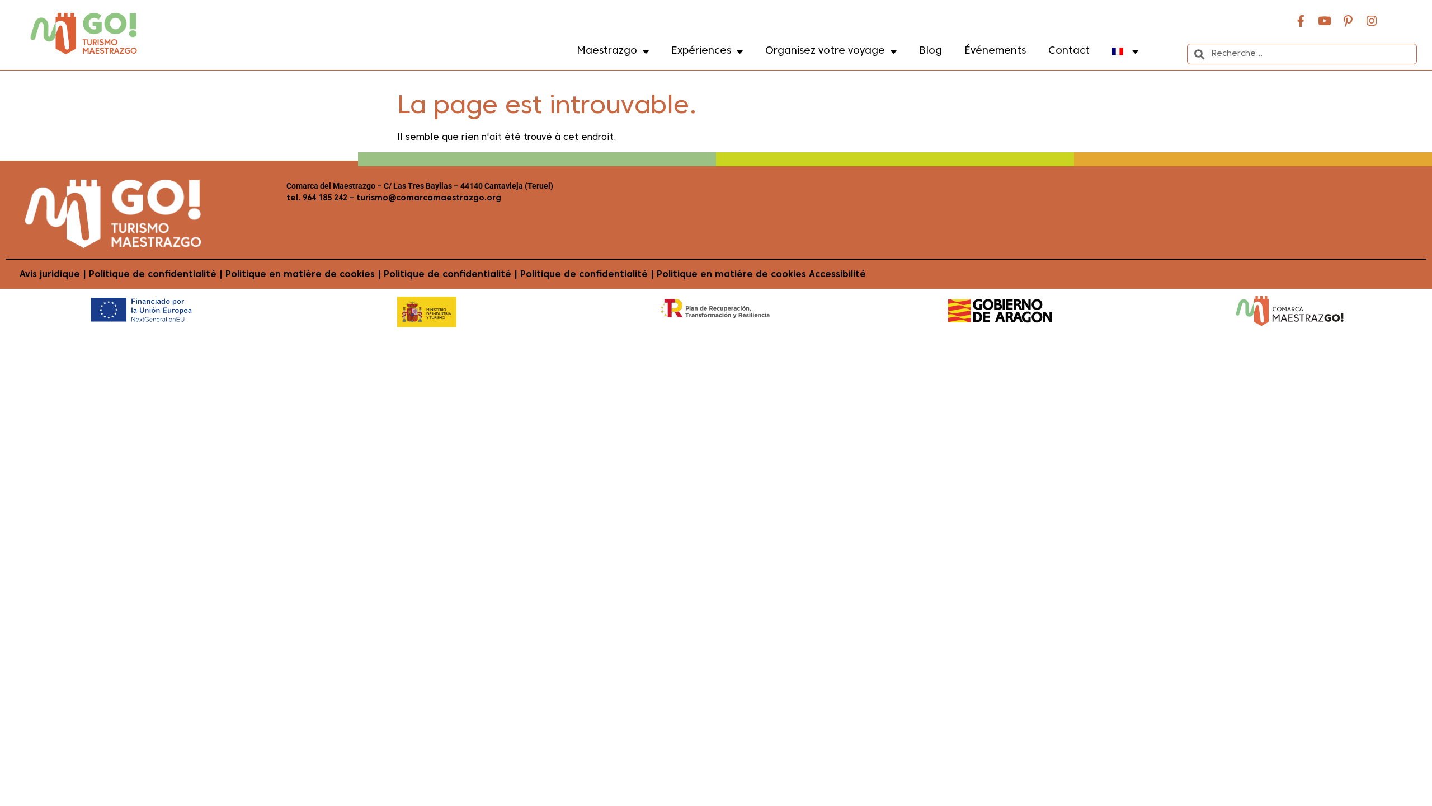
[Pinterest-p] (1348, 20)
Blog (930, 51)
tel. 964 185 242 (316, 198)
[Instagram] (1371, 20)
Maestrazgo (607, 51)
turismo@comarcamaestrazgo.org (427, 198)
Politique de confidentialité (152, 275)
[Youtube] (1324, 20)
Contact (1069, 51)
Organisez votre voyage (825, 51)
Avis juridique (50, 275)
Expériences (701, 51)
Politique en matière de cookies (300, 275)
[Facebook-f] (1301, 20)
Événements (995, 51)
